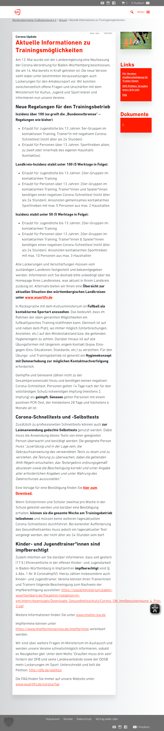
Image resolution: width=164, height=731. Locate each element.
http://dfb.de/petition (45, 670)
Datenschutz (84, 719)
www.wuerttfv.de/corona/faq (38, 684)
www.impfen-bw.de (91, 615)
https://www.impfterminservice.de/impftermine (52, 629)
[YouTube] (102, 3)
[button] (141, 12)
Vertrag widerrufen (107, 719)
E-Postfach (137, 3)
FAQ (124, 94)
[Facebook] (115, 3)
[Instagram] (108, 3)
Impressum (53, 719)
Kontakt (68, 719)
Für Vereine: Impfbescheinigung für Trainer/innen (135, 77)
